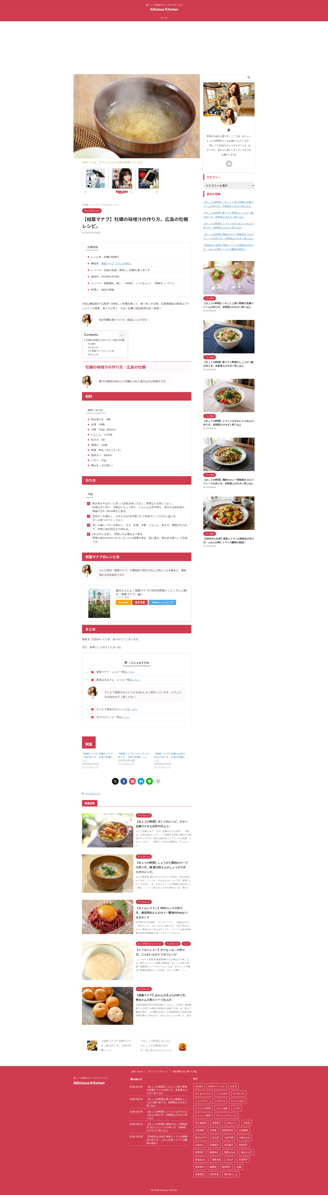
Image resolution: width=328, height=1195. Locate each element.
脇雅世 (213, 1166)
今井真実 (199, 1130)
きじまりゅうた (203, 1093)
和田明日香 (227, 1130)
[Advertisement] (164, 47)
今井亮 (246, 1122)
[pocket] (132, 781)
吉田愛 (213, 1130)
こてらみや (222, 1093)
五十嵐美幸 (200, 1122)
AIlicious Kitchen (164, 9)
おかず (233, 1086)
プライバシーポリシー (158, 1071)
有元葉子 (228, 1144)
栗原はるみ (229, 1152)
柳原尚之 (214, 1152)
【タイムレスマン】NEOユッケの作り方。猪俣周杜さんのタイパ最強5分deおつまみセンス (161, 912)
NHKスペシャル (216, 1086)
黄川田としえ (231, 1174)
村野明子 (199, 1152)
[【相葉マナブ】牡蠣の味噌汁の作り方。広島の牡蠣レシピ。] (141, 781)
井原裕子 (216, 1122)
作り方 (95, 347)
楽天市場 (140, 602)
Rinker (127, 597)
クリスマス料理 (203, 1108)
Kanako (199, 1086)
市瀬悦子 (214, 1144)
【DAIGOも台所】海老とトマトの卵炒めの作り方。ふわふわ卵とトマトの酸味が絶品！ (228, 247)
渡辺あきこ (200, 1159)
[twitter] (115, 781)
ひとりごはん (237, 1100)
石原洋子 (243, 1159)
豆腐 (239, 1166)
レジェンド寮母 (203, 1115)
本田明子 (243, 1144)
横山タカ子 (246, 1152)
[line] (149, 781)
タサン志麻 (222, 1108)
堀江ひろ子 (200, 1137)
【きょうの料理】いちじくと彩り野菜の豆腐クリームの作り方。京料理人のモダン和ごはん (228, 204)
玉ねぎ (230, 1159)
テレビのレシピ (93, 793)
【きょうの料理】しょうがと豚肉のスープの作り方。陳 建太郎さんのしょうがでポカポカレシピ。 (162, 867)
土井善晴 (243, 1130)
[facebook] (123, 781)
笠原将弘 (199, 1166)
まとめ (95, 354)
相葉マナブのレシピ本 (103, 350)
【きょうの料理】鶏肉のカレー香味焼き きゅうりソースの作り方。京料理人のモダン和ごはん (228, 236)
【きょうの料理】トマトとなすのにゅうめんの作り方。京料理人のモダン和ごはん (228, 225)
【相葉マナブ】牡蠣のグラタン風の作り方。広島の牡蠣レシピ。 (97, 757)
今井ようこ (232, 1122)
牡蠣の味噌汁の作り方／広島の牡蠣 (105, 340)
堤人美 (215, 1137)
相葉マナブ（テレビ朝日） (116, 263)
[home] (229, 163)
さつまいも (238, 1093)
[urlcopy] (158, 781)
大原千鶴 (228, 1137)
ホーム (164, 17)
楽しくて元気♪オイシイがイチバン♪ (90, 1078)
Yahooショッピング (162, 602)
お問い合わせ (137, 1071)
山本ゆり (199, 1144)
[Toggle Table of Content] (120, 335)
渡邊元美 (216, 1159)
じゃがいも (219, 1100)
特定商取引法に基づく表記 (185, 1071)
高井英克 (214, 1174)
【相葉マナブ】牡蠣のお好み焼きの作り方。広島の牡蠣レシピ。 (169, 757)
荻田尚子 (226, 1166)
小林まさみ (244, 1137)
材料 (93, 343)
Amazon (123, 602)
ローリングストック (226, 1115)
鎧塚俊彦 (199, 1174)
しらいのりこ (202, 1100)
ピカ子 (236, 1108)
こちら (131, 671)
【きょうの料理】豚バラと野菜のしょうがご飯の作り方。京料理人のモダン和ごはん (228, 214)
